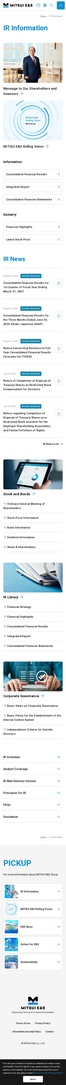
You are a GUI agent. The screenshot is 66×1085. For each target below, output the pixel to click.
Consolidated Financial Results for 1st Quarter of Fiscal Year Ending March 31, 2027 (26, 287)
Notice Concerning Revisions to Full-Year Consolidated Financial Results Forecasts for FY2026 (27, 352)
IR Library (10, 597)
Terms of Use (23, 1023)
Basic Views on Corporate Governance (32, 705)
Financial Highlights (19, 227)
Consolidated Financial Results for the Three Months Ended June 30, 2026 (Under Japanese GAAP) (26, 320)
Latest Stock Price (18, 239)
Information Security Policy (26, 1031)
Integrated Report (17, 187)
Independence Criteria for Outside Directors (28, 731)
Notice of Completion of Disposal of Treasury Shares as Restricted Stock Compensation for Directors (27, 385)
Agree (33, 1079)
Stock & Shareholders (21, 547)
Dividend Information (21, 537)
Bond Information (18, 527)
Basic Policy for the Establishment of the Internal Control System (32, 717)
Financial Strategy (19, 607)
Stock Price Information (23, 517)
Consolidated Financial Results (26, 174)
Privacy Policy (42, 1023)
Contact (49, 1031)
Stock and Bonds (16, 494)
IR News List (51, 444)
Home (43, 16)
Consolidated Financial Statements (29, 199)
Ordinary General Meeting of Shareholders (24, 506)
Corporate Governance (21, 696)
